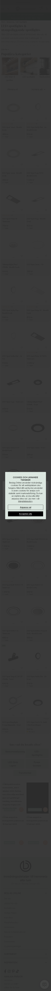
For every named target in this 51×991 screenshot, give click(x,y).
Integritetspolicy (25, 501)
